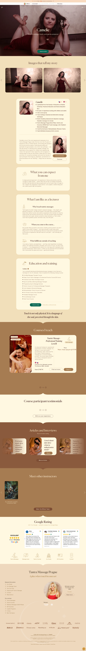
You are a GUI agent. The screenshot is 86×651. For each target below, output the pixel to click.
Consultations (59, 155)
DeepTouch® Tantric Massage (14, 590)
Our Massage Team (12, 586)
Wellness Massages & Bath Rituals (15, 604)
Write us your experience (43, 416)
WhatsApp (59, 3)
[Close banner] (53, 1)
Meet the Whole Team (43, 509)
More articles (43, 460)
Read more (70, 594)
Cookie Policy (53, 644)
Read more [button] (28, 546)
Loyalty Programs (11, 608)
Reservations (10, 594)
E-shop (8, 611)
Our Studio (9, 584)
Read (48, 453)
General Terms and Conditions (45, 644)
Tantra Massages (11, 600)
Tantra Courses (11, 602)
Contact (9, 592)
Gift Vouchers (10, 606)
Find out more (56, 369)
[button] (79, 539)
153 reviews (17, 539)
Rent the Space (11, 613)
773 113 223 (35, 3)
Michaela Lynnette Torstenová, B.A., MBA (69, 587)
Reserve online (43, 51)
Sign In (68, 369)
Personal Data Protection (35, 644)
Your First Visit (10, 588)
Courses (59, 159)
